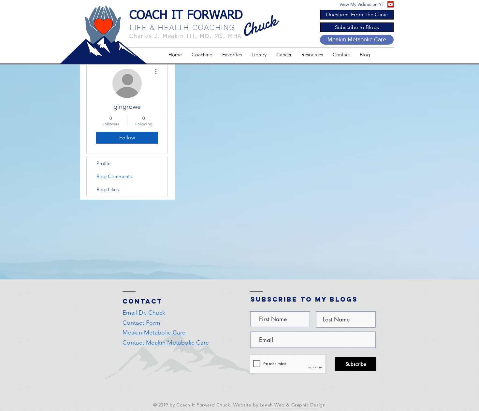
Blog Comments (114, 176)
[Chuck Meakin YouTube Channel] (390, 4)
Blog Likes (107, 189)
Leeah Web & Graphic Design (293, 405)
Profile (103, 163)
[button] (232, 55)
